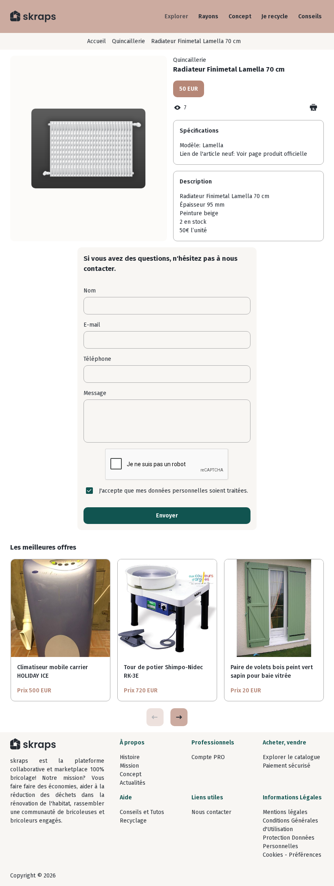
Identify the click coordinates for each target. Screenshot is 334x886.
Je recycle (274, 16)
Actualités (132, 782)
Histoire (130, 757)
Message (95, 393)
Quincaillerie (128, 41)
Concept (240, 16)
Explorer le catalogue (291, 757)
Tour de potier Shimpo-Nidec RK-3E (163, 671)
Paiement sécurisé (286, 765)
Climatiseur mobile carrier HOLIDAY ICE (52, 671)
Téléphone (97, 359)
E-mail (92, 324)
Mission (129, 765)
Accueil (96, 41)
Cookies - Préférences (292, 854)
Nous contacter (211, 812)
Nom (90, 290)
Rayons (208, 16)
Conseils (310, 16)
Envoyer (167, 515)
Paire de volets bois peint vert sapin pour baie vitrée (272, 671)
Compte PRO (208, 757)
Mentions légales (285, 812)
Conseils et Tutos (142, 812)
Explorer (176, 16)
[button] (178, 717)
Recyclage (133, 820)
